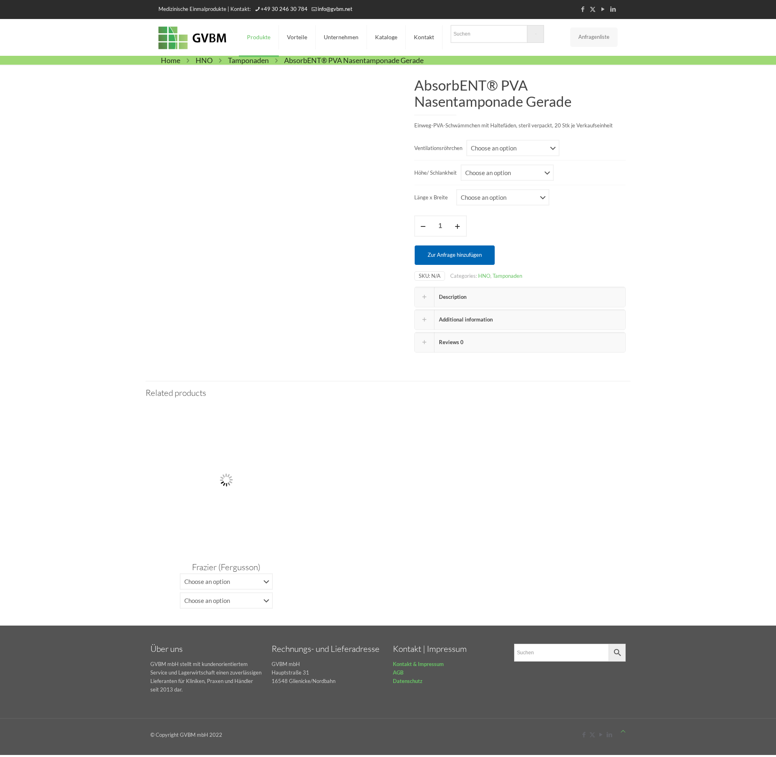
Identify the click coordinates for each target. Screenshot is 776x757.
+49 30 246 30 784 (284, 9)
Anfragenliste (593, 37)
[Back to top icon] (623, 731)
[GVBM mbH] (192, 37)
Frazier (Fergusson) (226, 567)
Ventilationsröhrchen (438, 148)
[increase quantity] (458, 226)
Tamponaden (248, 60)
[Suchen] (497, 35)
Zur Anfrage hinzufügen (455, 255)
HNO (204, 60)
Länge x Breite (431, 197)
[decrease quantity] (423, 226)
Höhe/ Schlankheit (435, 172)
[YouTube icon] (603, 9)
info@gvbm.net (335, 9)
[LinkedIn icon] (613, 9)
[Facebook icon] (583, 9)
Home (170, 60)
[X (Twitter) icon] (593, 9)
